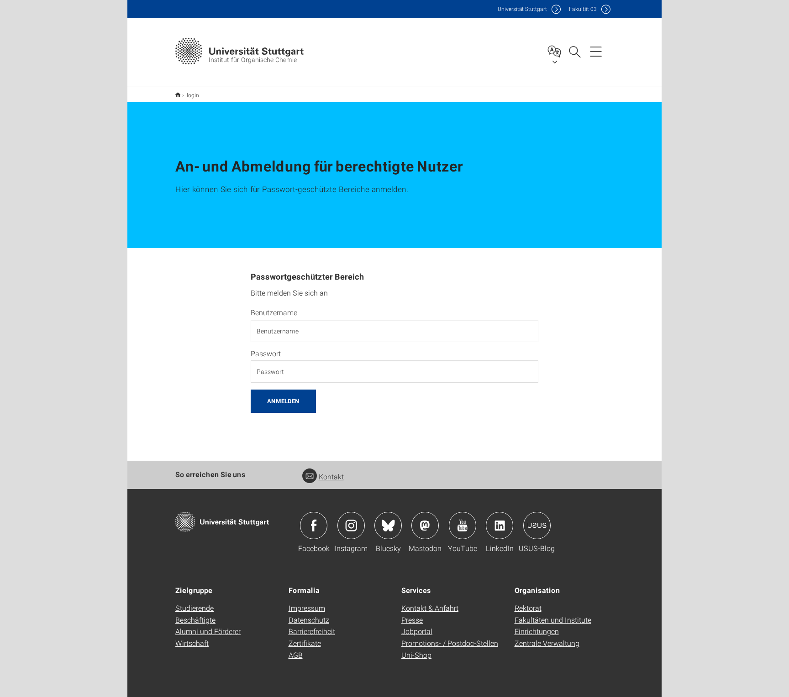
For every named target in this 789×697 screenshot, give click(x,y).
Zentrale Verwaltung (547, 643)
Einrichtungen (537, 631)
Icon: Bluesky (388, 525)
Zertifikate (305, 643)
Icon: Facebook (313, 525)
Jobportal (416, 631)
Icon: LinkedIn (499, 525)
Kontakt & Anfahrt (429, 608)
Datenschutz (309, 619)
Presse (412, 619)
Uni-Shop (416, 655)
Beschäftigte (195, 619)
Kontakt (331, 476)
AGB (296, 655)
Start (177, 94)
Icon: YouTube (462, 525)
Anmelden (283, 401)
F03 (583, 8)
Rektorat (528, 608)
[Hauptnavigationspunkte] (595, 51)
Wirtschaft (192, 643)
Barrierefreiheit (312, 631)
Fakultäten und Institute (553, 619)
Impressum (307, 608)
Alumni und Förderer (208, 631)
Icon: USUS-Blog (537, 525)
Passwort (266, 353)
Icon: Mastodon (425, 525)
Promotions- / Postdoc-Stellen (449, 643)
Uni (522, 8)
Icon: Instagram (351, 525)
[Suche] (574, 51)
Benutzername (274, 312)
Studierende (194, 608)
